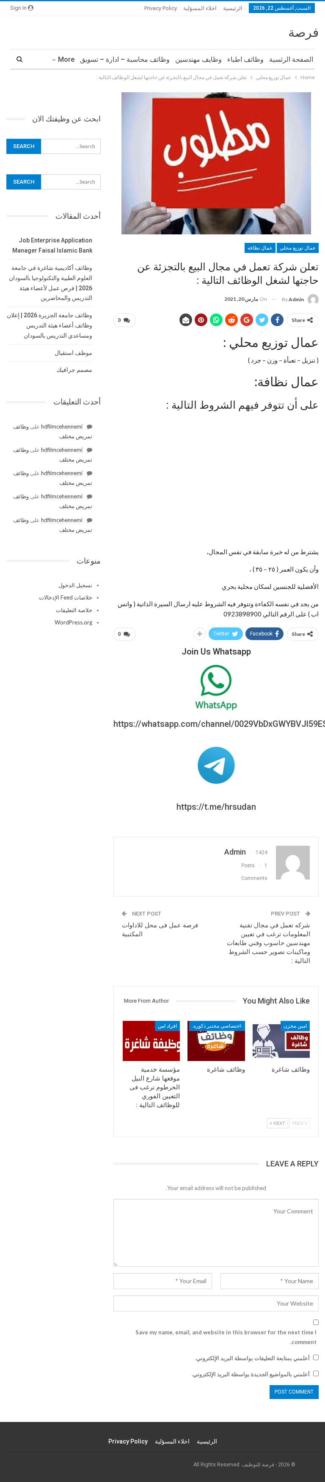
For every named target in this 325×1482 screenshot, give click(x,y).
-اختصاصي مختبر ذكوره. (217, 1026)
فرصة (303, 32)
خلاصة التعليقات (74, 610)
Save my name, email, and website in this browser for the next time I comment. (226, 1337)
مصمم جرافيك (74, 369)
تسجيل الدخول (75, 585)
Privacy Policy (160, 8)
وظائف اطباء (245, 59)
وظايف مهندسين (198, 59)
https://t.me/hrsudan (216, 807)
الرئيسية (232, 8)
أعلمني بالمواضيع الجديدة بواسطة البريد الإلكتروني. (251, 1374)
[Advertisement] (216, 475)
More (66, 59)
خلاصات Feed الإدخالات (65, 597)
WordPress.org (73, 622)
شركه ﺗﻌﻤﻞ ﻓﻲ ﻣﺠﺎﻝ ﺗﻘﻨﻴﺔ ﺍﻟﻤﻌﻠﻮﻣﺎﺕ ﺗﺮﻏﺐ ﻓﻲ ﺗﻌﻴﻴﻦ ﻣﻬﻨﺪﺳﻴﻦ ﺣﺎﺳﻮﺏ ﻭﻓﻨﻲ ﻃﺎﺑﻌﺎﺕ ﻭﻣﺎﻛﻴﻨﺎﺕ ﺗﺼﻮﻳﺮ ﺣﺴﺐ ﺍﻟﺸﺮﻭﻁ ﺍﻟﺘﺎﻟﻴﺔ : (268, 943)
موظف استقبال (73, 352)
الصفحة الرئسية (291, 59)
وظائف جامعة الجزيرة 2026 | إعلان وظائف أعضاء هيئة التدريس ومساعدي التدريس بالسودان (49, 325)
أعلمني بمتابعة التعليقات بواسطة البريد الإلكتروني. (252, 1358)
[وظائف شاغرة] (281, 1041)
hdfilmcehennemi (62, 426)
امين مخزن (295, 1026)
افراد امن (167, 1026)
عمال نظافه (260, 248)
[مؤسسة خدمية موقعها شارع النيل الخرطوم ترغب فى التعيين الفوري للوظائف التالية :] (151, 1041)
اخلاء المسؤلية (200, 8)
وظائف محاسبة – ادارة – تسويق (125, 59)
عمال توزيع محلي (298, 248)
